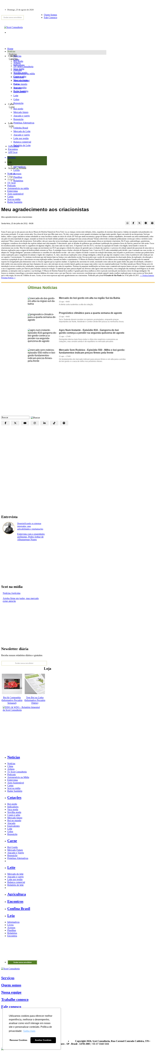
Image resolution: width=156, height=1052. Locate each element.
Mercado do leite (15, 874)
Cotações (13, 58)
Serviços (7, 978)
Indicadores (19, 65)
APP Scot (12, 152)
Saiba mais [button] (29, 1031)
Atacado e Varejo (15, 852)
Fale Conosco (50, 17)
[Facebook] (5, 423)
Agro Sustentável (15, 782)
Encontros (13, 149)
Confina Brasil (18, 909)
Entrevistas (12, 191)
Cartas (10, 196)
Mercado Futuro (15, 850)
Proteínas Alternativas (17, 858)
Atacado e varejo (15, 876)
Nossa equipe (11, 992)
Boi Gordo (12, 847)
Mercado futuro (20, 80)
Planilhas (11, 930)
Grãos (16, 99)
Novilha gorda (20, 72)
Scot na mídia (13, 199)
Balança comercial (16, 882)
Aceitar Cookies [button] (43, 1040)
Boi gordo (18, 61)
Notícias (13, 54)
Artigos (10, 179)
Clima (10, 176)
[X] (15, 423)
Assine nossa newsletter (12, 17)
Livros (10, 925)
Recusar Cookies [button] (18, 1040)
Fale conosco (11, 1007)
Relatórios (12, 933)
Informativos (13, 922)
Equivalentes (19, 91)
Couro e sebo (19, 76)
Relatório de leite (15, 885)
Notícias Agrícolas (11, 593)
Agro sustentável (15, 193)
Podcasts (11, 185)
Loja (10, 164)
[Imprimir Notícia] (152, 223)
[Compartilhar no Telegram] (145, 223)
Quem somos (11, 985)
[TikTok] (54, 423)
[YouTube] (25, 423)
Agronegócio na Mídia (18, 777)
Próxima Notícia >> (8, 278)
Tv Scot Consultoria (17, 771)
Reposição (18, 103)
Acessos (11, 927)
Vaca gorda (18, 69)
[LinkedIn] (44, 423)
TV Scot (11, 182)
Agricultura (13, 146)
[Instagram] (34, 423)
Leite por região (15, 879)
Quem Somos (50, 14)
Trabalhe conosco (14, 999)
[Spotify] (64, 423)
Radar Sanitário (14, 202)
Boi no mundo (20, 84)
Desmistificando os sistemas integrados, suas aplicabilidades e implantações (30, 526)
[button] (34, 417)
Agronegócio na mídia (18, 188)
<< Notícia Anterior (147, 275)
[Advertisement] (78, 391)
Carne (12, 107)
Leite (15, 95)
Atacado (17, 88)
